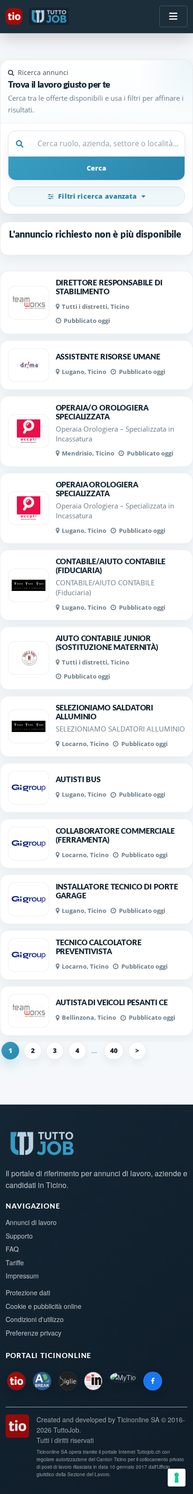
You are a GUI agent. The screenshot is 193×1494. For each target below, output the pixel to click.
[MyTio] (123, 1381)
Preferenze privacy (33, 1332)
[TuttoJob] (50, 16)
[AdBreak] (42, 1381)
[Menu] (173, 16)
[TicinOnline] (15, 16)
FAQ (12, 1249)
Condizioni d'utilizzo (35, 1319)
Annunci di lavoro (31, 1222)
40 (114, 1050)
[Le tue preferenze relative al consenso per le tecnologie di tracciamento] (177, 1478)
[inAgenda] (93, 1381)
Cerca (96, 168)
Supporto (19, 1235)
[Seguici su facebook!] (152, 1381)
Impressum (22, 1275)
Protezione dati (28, 1292)
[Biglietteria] (68, 1381)
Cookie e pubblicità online (44, 1306)
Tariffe (15, 1262)
